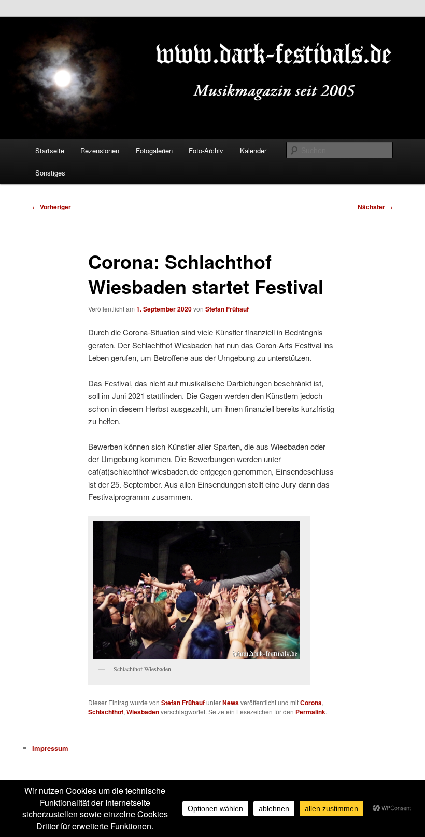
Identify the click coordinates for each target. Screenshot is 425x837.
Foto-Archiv (206, 150)
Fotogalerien (154, 150)
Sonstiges (50, 173)
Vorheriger (51, 206)
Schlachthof (105, 712)
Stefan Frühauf (227, 309)
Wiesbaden (142, 712)
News (230, 702)
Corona (311, 702)
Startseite (49, 150)
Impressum (50, 748)
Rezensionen (99, 150)
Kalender (253, 150)
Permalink (310, 712)
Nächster (375, 206)
